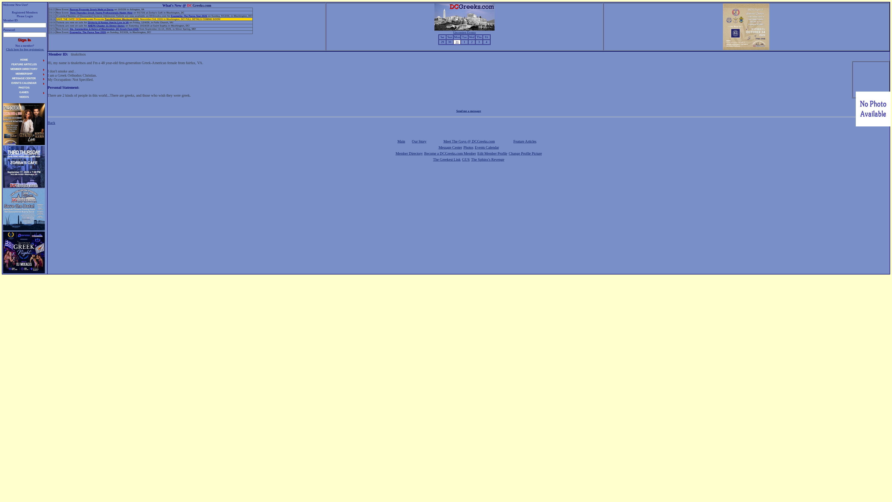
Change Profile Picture (525, 153)
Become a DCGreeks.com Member (450, 153)
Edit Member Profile (492, 153)
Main (401, 141)
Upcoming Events (464, 32)
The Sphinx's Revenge (487, 160)
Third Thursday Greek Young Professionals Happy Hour (101, 12)
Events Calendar (487, 147)
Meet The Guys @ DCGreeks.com (469, 141)
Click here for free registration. (25, 49)
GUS (466, 160)
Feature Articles (524, 141)
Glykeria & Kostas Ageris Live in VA (108, 22)
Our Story (419, 141)
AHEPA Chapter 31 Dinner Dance (106, 25)
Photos (468, 147)
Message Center (450, 147)
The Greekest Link (447, 160)
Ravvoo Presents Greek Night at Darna (92, 9)
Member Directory (409, 153)
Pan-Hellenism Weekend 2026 (122, 19)
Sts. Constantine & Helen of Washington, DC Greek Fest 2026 (104, 29)
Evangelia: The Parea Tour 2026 (189, 16)
